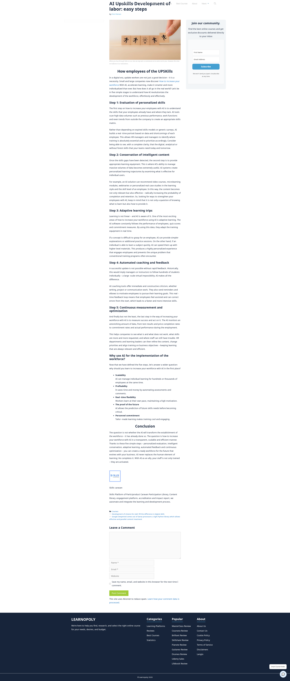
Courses (115, 511)
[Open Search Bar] (215, 3)
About (194, 3)
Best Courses (181, 3)
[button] (283, 674)
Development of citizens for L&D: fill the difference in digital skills (138, 514)
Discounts (167, 3)
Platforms (143, 3)
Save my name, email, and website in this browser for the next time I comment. (145, 583)
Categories (127, 3)
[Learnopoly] (84, 3)
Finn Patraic (116, 14)
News (204, 3)
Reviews (155, 3)
